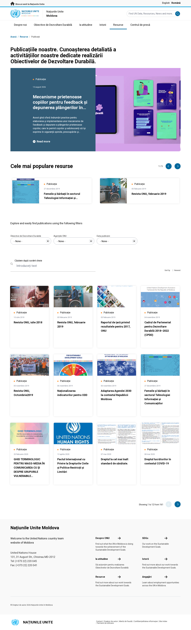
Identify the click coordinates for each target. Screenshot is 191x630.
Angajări (147, 576)
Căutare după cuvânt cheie (28, 260)
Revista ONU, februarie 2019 (149, 193)
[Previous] (169, 166)
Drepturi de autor (111, 621)
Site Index (163, 621)
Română (176, 2)
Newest (177, 270)
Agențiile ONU (60, 236)
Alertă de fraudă (125, 621)
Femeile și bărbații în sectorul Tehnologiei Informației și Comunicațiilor (62, 198)
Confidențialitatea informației (146, 621)
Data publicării (103, 236)
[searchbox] (31, 241)
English (166, 2)
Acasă (13, 37)
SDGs (145, 538)
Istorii (145, 559)
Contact (99, 621)
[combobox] (30, 241)
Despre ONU (103, 538)
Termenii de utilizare (105, 623)
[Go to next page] (178, 504)
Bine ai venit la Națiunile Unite (29, 4)
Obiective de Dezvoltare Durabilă (25, 236)
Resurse (100, 576)
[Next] (178, 166)
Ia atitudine (102, 559)
